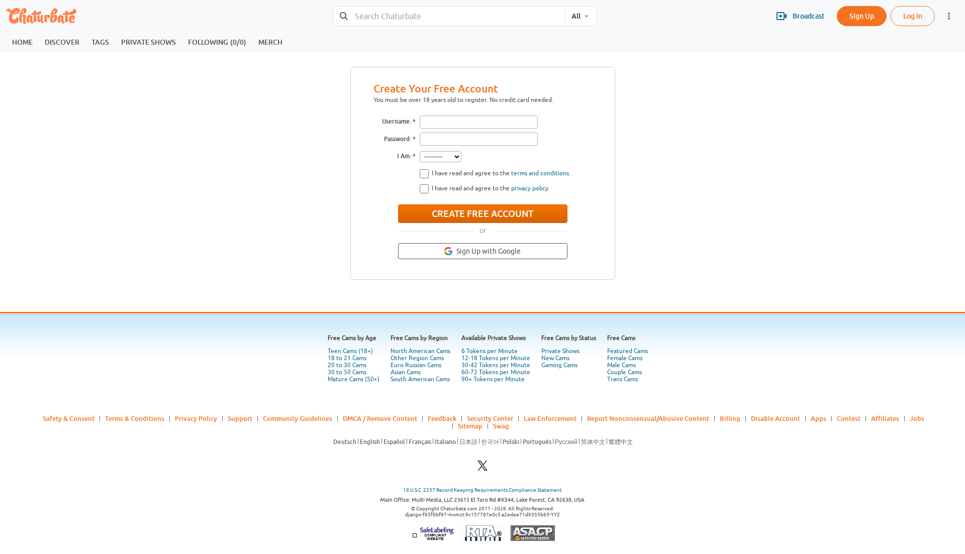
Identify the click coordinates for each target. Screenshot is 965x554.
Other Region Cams (417, 358)
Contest (848, 418)
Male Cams (621, 365)
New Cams (555, 358)
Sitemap (470, 426)
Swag (501, 426)
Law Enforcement (550, 418)
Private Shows (560, 351)
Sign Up (861, 16)
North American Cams (420, 351)
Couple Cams (624, 372)
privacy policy (529, 188)
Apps (818, 418)
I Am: (404, 156)
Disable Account (775, 418)
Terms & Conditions (134, 418)
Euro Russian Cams (416, 365)
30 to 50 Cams (347, 372)
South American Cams (420, 379)
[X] (482, 468)
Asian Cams (406, 372)
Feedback (442, 418)
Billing (730, 418)
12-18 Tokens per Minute (495, 358)
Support (240, 418)
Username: (396, 121)
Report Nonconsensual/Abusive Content (648, 418)
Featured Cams (627, 351)
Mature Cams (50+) (353, 379)
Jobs (917, 418)
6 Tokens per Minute (489, 351)
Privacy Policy (196, 418)
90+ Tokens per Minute (493, 379)
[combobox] (449, 16)
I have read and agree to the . (501, 173)
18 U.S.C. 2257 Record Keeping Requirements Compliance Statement (482, 490)
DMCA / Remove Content (380, 418)
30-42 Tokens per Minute (495, 365)
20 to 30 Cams (347, 365)
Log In (912, 16)
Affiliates (885, 418)
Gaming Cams (559, 365)
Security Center (490, 418)
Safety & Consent (68, 418)
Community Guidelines (297, 418)
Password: (397, 139)
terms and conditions (540, 173)
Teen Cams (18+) (350, 351)
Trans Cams (622, 379)
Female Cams (624, 358)
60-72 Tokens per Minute (495, 372)
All (576, 16)
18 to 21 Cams (347, 358)
